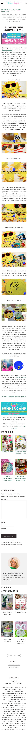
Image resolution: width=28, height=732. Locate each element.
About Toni (14, 667)
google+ (23, 396)
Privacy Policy (14, 665)
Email (3, 528)
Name (3, 522)
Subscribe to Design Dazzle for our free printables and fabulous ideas (12, 543)
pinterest (17, 396)
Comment (4, 499)
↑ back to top (14, 655)
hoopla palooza (7, 50)
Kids (13, 9)
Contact (14, 681)
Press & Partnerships (14, 683)
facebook (4, 396)
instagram (11, 396)
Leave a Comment (15, 21)
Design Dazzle (5, 9)
